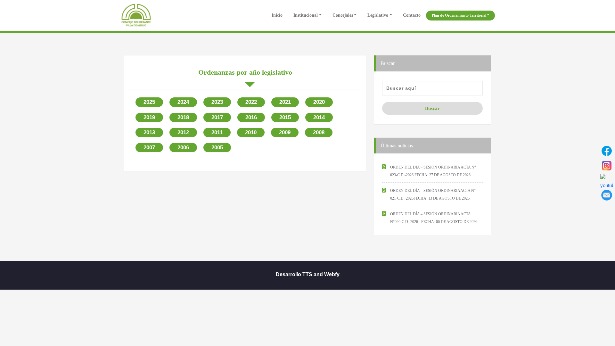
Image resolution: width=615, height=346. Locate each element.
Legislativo (377, 15)
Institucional (305, 15)
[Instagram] (606, 165)
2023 (217, 102)
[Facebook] (606, 150)
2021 (285, 102)
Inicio (276, 15)
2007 (149, 147)
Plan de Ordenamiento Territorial (459, 15)
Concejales (342, 15)
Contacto (412, 15)
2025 (149, 102)
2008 (318, 132)
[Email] (606, 195)
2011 (217, 132)
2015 (285, 117)
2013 (149, 132)
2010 (251, 132)
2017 (217, 117)
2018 (183, 117)
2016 (251, 117)
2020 (319, 102)
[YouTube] (606, 180)
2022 (251, 102)
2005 (217, 147)
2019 (149, 117)
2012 (183, 132)
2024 (183, 102)
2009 (285, 132)
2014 (319, 117)
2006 (183, 147)
